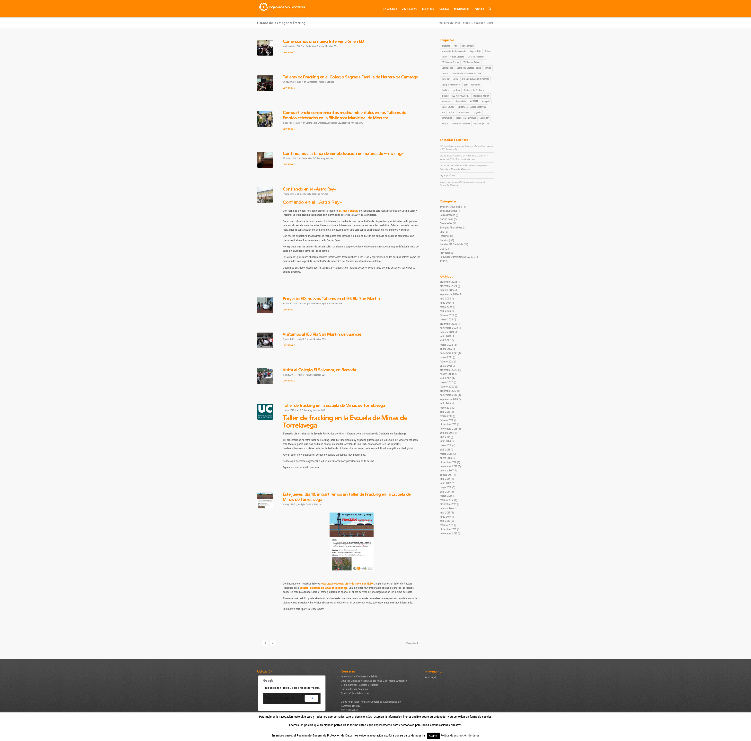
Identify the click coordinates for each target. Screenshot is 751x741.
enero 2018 (446, 458)
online (451, 112)
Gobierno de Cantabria (474, 90)
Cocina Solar (311, 123)
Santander (484, 118)
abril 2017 (445, 491)
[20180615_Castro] (265, 160)
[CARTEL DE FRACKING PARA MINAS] (265, 500)
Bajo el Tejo (475, 51)
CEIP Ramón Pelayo (471, 62)
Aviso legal (430, 677)
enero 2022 (446, 348)
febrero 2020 (447, 386)
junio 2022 (446, 336)
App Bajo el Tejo (447, 175)
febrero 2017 (446, 500)
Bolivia (487, 51)
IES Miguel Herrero (348, 210)
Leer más (288, 52)
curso (455, 79)
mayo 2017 (445, 487)
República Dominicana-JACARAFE (457, 256)
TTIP (442, 261)
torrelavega (478, 123)
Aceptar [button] (433, 735)
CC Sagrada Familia (476, 56)
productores (463, 112)
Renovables (447, 118)
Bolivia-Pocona (447, 215)
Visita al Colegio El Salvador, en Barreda (319, 369)
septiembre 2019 (449, 399)
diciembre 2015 (448, 529)
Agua (456, 45)
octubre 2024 (447, 290)
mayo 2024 (446, 307)
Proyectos (445, 252)
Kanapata (486, 101)
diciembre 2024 (448, 286)
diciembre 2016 (448, 504)
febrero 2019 (446, 420)
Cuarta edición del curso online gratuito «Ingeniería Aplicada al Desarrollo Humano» (463, 167)
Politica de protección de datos (460, 735)
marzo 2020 (446, 382)
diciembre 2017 (448, 462)
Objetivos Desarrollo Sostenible (472, 107)
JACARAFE (473, 101)
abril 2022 (445, 340)
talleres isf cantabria (461, 123)
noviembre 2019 (448, 395)
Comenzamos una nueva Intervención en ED (323, 41)
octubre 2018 (447, 432)
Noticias (329, 46)
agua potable (468, 45)
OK (311, 698)
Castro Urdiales (457, 56)
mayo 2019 (445, 407)
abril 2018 (445, 449)
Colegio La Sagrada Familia (469, 68)
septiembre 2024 (449, 294)
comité (488, 68)
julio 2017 (445, 479)
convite (445, 73)
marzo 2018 (446, 453)
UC (488, 123)
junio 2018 (445, 441)
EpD (339, 123)
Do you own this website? (280, 698)
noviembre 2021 (448, 353)
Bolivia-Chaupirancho (451, 206)
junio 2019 (445, 403)
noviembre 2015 (448, 533)
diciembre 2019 (448, 390)
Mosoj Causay (448, 107)
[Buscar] (490, 8)
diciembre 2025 (448, 281)
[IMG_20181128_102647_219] (265, 48)
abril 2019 (445, 411)
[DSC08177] (265, 376)
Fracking (320, 46)
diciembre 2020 (448, 370)
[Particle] (265, 195)
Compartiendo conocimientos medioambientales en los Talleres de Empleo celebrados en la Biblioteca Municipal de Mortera (344, 115)
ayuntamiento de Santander (454, 51)
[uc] (265, 412)
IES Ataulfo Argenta (460, 95)
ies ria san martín (481, 95)
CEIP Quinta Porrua (450, 62)
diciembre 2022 (448, 323)
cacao (444, 56)
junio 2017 (445, 483)
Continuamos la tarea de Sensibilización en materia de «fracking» (343, 153)
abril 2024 (445, 311)
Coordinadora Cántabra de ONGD (467, 73)
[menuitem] (389, 8)
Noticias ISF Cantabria (451, 244)
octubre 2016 (447, 508)
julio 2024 (445, 298)
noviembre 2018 (448, 428)
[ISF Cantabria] (282, 8)
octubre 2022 (447, 332)
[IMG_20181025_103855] (265, 119)
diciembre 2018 (448, 424)
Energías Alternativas (327, 123)
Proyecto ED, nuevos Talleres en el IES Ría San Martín (331, 298)
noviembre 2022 (449, 327)
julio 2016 (445, 512)
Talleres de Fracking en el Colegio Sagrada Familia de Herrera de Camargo (350, 76)
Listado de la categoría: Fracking (281, 23)
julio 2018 (445, 437)
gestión (456, 90)
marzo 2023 (446, 319)
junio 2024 (446, 302)
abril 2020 (445, 378)
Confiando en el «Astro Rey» (309, 189)
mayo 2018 (445, 445)
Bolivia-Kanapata (448, 210)
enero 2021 (446, 365)
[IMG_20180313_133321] (265, 305)
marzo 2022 (446, 344)
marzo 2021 (446, 357)
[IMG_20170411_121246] (265, 340)
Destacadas (311, 46)
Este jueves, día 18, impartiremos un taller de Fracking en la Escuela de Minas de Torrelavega (347, 496)
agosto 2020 (447, 374)
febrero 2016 (446, 525)
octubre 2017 (447, 470)
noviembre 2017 (448, 466)
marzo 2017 (446, 495)
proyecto (477, 112)
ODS (336, 46)
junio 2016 (445, 516)
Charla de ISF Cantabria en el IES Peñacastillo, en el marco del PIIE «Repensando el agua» (464, 157)
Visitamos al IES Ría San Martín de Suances (322, 334)
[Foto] (265, 83)
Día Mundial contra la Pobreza (475, 79)
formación (476, 84)
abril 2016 (445, 521)
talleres (445, 123)
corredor (446, 79)
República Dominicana (466, 118)
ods (443, 112)
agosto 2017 (446, 474)
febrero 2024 (447, 315)
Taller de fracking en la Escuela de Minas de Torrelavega (334, 405)
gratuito (445, 95)
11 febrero (446, 45)
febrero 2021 (446, 361)
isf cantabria (460, 101)
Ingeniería (446, 101)
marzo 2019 (446, 416)
